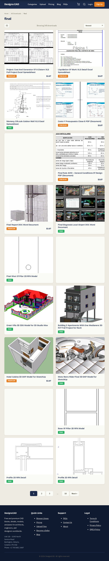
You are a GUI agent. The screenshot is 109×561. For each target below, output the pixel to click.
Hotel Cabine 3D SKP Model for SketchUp (26, 377)
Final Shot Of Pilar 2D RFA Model (22, 276)
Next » (74, 493)
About (65, 526)
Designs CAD (11, 4)
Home (6, 14)
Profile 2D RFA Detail (16, 477)
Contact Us (67, 522)
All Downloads (16, 14)
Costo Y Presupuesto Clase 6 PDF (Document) (79, 121)
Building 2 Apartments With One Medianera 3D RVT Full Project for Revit (80, 326)
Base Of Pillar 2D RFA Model (71, 428)
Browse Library (42, 518)
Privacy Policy (95, 525)
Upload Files (41, 526)
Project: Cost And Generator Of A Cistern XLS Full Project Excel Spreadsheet (28, 70)
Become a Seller (43, 530)
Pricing (39, 522)
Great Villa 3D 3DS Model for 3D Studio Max (27, 325)
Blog (38, 534)
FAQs (65, 518)
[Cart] (78, 4)
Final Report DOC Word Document (23, 225)
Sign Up (99, 4)
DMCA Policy (95, 529)
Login (90, 4)
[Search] (84, 4)
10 (65, 493)
